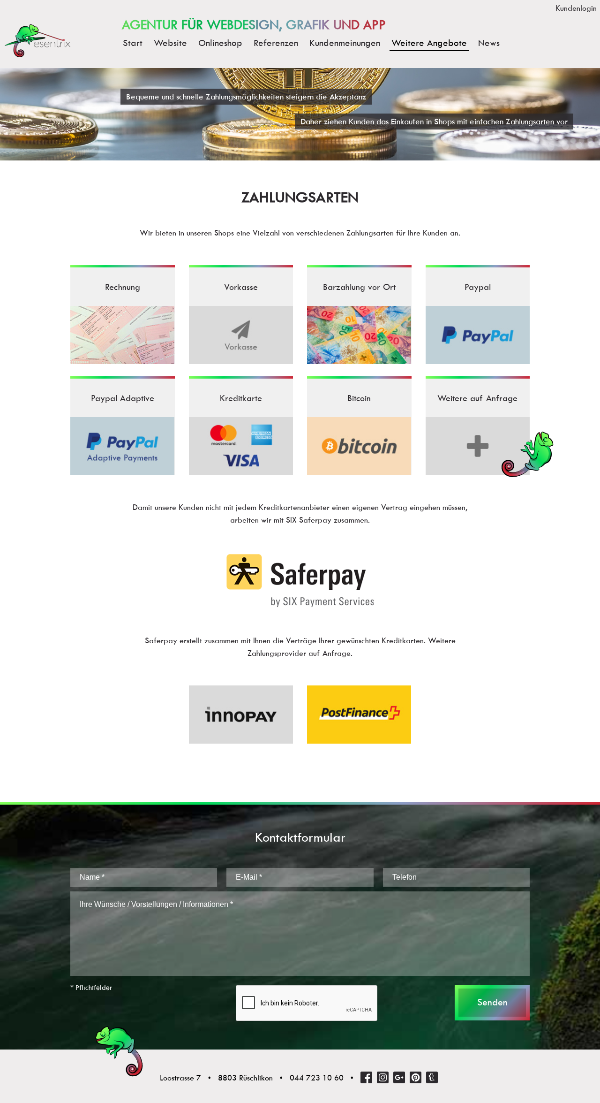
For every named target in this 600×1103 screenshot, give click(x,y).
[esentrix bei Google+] (399, 1077)
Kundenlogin (576, 8)
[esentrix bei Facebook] (366, 1077)
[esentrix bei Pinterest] (415, 1077)
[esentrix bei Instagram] (383, 1077)
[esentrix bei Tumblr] (432, 1077)
